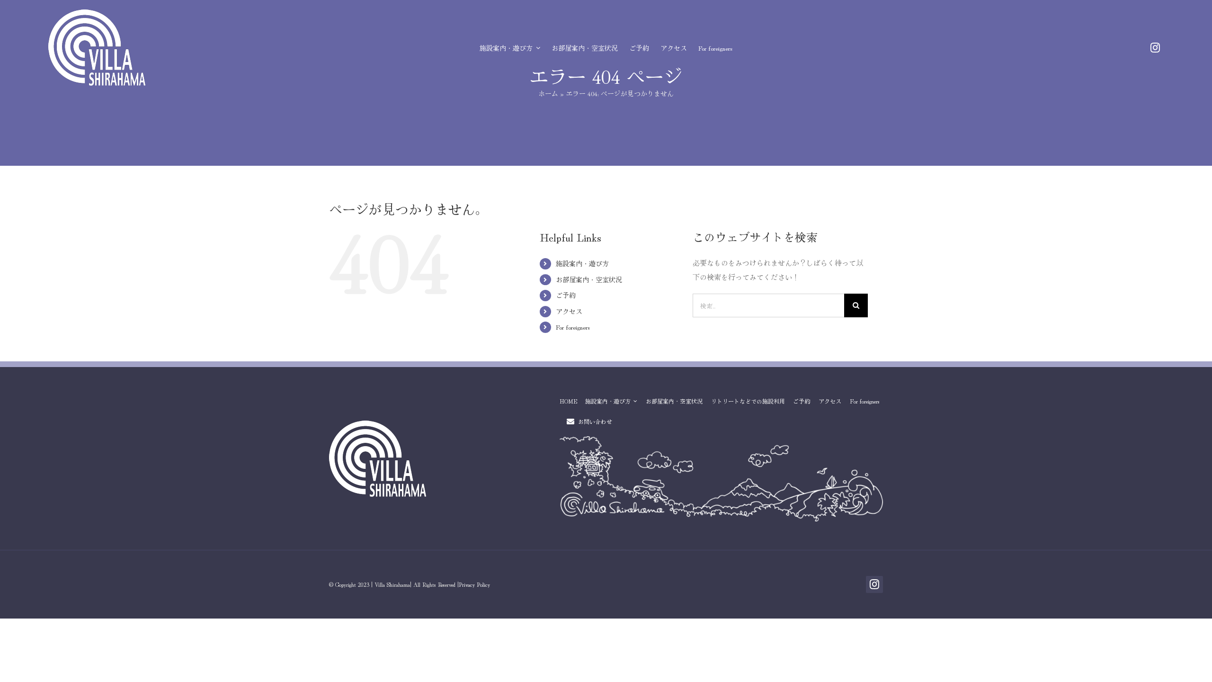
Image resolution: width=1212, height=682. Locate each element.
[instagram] (1155, 47)
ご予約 (566, 295)
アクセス (569, 311)
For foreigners (573, 327)
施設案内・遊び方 (582, 263)
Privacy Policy (474, 584)
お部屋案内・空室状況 (589, 279)
